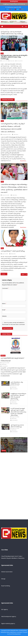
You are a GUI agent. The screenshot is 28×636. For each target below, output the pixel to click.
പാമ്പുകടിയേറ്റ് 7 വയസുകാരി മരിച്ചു (13, 251)
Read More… (23, 161)
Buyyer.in (9, 558)
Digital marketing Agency (8, 623)
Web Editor (12, 61)
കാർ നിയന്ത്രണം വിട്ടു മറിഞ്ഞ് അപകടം (16, 383)
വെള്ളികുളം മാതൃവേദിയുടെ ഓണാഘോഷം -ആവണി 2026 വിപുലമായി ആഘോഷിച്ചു (18, 396)
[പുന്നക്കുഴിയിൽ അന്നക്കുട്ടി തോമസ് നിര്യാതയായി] (14, 345)
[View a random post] (25, 26)
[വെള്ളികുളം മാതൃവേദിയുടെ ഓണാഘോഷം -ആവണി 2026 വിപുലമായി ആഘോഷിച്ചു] (5, 395)
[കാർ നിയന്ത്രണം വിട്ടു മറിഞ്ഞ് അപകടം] (5, 383)
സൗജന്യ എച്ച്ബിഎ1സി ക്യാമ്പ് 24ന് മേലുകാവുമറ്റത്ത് (5, 274)
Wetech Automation (7, 572)
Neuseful (3, 558)
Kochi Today (18, 556)
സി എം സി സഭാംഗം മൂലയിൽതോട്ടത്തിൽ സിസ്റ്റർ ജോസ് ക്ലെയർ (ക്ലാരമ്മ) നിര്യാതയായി (24, 274)
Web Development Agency (8, 616)
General (4, 450)
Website (4, 316)
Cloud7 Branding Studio (7, 556)
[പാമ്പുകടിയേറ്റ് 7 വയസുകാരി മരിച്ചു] (14, 238)
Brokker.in (15, 558)
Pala (2, 53)
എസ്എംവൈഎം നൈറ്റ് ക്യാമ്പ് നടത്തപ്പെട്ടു (17, 425)
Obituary (3, 355)
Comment (5, 288)
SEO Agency (4, 609)
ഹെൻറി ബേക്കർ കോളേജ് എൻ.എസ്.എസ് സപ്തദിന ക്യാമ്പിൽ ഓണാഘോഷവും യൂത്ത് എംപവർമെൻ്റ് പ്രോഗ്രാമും (18, 412)
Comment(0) (19, 61)
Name (4, 303)
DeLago (3, 579)
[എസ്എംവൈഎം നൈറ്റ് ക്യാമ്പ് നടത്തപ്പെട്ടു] (5, 427)
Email (4, 310)
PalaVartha (21, 558)
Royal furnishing (5, 586)
